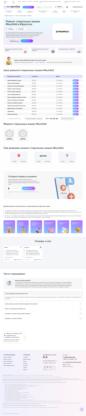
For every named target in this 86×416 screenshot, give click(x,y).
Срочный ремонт (28, 7)
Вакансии (24, 1)
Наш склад (25, 365)
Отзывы (25, 367)
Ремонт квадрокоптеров (9, 365)
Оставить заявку (26, 40)
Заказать (75, 80)
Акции (19, 1)
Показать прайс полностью (15, 118)
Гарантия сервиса (27, 359)
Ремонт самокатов (7, 363)
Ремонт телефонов (8, 357)
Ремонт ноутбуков (7, 359)
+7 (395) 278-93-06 (77, 7)
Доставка (25, 363)
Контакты (30, 1)
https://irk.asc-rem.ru (9, 407)
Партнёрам (36, 1)
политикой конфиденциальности (30, 191)
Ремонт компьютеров (8, 361)
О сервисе (25, 357)
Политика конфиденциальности (49, 360)
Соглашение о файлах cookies (49, 362)
